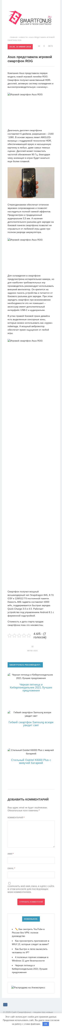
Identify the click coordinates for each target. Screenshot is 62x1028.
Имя (11, 854)
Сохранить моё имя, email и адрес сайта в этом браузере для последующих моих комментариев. (31, 889)
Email (11, 868)
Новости (23, 37)
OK (45, 1024)
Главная (14, 37)
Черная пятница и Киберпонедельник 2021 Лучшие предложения (29, 969)
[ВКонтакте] (5, 1004)
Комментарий (16, 817)
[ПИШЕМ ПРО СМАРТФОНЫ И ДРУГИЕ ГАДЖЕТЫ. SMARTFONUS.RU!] (31, 12)
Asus (35, 651)
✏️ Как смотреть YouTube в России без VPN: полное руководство (28, 932)
